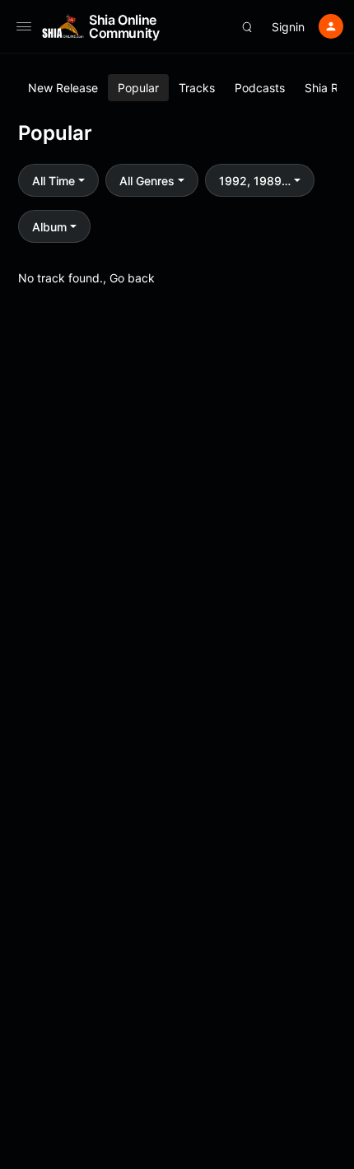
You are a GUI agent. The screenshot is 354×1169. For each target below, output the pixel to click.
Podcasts (260, 88)
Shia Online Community (124, 26)
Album (49, 227)
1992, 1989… (255, 181)
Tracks (197, 88)
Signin (288, 27)
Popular (138, 88)
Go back (132, 278)
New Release (63, 88)
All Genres (147, 181)
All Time (53, 181)
